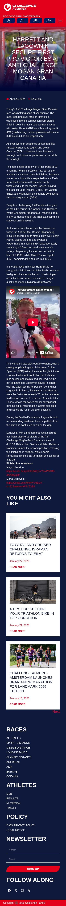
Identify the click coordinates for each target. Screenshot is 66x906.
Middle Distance (18, 747)
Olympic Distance (19, 757)
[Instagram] (22, 890)
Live (9, 793)
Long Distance (16, 752)
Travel (11, 808)
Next (56, 712)
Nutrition (13, 803)
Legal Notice (15, 830)
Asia (9, 767)
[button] (60, 21)
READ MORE (17, 567)
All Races (13, 738)
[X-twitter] (16, 890)
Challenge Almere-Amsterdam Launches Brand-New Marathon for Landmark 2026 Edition (31, 682)
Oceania (12, 776)
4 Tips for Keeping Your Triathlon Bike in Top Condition (32, 613)
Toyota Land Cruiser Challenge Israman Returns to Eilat (30, 549)
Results (12, 798)
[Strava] (29, 890)
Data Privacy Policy (20, 825)
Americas (13, 762)
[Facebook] (9, 890)
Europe (11, 771)
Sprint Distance (18, 743)
